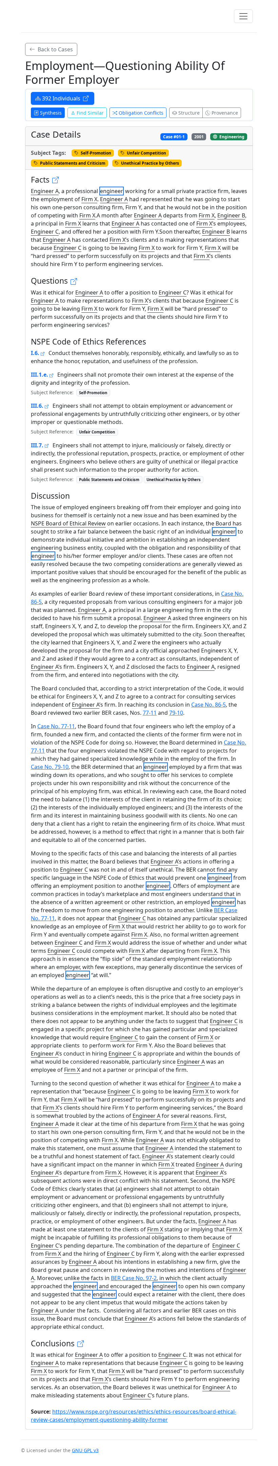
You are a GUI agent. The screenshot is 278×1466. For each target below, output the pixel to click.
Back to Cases (54, 49)
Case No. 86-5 (208, 704)
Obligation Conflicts (141, 113)
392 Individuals (62, 98)
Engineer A (45, 191)
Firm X (89, 199)
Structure (189, 113)
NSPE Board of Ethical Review (68, 523)
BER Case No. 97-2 (134, 1278)
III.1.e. (40, 374)
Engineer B (231, 215)
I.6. (36, 353)
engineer (111, 191)
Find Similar (90, 113)
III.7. (38, 445)
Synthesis (51, 113)
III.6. (38, 405)
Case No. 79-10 (49, 767)
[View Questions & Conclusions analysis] (74, 281)
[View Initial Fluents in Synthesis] (56, 180)
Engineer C (45, 231)
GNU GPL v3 (85, 1450)
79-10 (176, 712)
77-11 (150, 712)
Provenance (225, 113)
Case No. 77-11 (56, 726)
